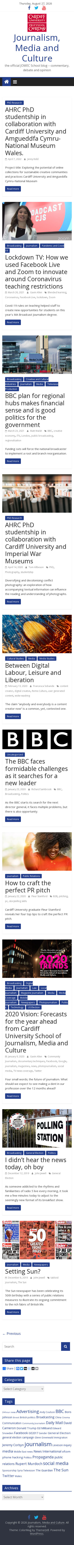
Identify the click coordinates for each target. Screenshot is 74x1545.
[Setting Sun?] (37, 1223)
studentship (27, 572)
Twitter (38, 1070)
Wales (18, 1476)
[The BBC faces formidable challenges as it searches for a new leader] (37, 732)
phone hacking (12, 1457)
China (58, 1417)
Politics (25, 794)
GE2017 (33, 1433)
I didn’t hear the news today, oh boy (35, 1163)
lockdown (42, 297)
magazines (24, 1066)
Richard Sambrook (41, 789)
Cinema (66, 1417)
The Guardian (44, 1470)
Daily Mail (54, 1422)
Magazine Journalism (32, 992)
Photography (12, 572)
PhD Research (14, 102)
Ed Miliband (44, 1428)
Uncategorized (15, 754)
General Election (34, 1153)
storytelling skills (18, 901)
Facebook (51, 1061)
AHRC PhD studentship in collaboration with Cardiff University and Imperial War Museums (35, 543)
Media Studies (46, 658)
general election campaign (18, 1437)
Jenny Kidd (33, 159)
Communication (11, 1423)
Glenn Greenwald (44, 1437)
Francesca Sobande (44, 686)
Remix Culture (39, 691)
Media (39, 384)
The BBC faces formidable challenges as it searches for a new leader (36, 772)
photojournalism (47, 1066)
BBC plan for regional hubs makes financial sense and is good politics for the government (35, 410)
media (7, 1451)
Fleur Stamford (39, 896)
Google (62, 1061)
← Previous (11, 1333)
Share (9, 1368)
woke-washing (22, 695)
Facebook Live (27, 297)
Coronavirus (11, 297)
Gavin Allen (36, 292)
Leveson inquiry (62, 1445)
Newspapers (28, 1002)
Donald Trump (26, 1428)
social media (55, 1463)
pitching (63, 896)
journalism (11, 1066)
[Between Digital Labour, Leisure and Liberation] (37, 617)
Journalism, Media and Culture (37, 47)
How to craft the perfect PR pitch (28, 886)
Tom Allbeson (36, 567)
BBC (50, 430)
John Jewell (41, 1173)
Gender (43, 1433)
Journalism (31, 245)
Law (34, 988)
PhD (51, 567)
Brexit (16, 1417)
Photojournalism (48, 1002)
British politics (27, 1417)
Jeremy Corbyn (13, 1445)
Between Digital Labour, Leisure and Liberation (33, 672)
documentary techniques (31, 1061)
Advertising (27, 1411)
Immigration (60, 1437)
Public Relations (31, 876)
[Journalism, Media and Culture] (6, 82)
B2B (55, 896)
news (34, 1066)
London (25, 435)
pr (6, 901)
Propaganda (43, 1456)
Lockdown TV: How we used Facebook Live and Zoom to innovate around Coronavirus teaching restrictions (36, 271)
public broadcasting (42, 435)
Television (29, 1470)
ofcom (66, 1451)
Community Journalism (33, 1423)
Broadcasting (14, 245)
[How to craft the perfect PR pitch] (37, 834)
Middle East (20, 1451)
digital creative (22, 691)
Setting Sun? (22, 1271)
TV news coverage (23, 1070)
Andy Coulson (47, 1412)
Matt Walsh (36, 430)
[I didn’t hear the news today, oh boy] (37, 1111)
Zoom (52, 297)
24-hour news (9, 1412)
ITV (18, 435)
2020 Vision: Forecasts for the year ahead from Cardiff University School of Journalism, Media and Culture (36, 1032)
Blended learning (57, 292)
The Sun (22, 1282)
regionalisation (13, 440)
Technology (17, 1007)
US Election (34, 1007)
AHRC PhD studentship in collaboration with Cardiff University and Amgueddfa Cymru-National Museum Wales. (35, 131)
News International (47, 1451)
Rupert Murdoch (28, 1463)
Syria (20, 1470)
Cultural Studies (15, 658)
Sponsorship (9, 1470)
